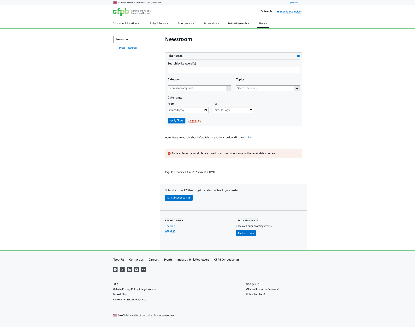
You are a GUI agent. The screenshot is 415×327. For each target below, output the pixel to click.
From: (171, 104)
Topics (240, 80)
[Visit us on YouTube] (136, 269)
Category (174, 80)
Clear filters (194, 121)
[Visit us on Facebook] (115, 269)
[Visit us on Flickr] (143, 269)
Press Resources (128, 48)
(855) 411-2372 (296, 2)
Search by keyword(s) (182, 64)
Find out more (246, 233)
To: (215, 104)
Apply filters (176, 121)
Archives (248, 138)
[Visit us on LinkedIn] (129, 269)
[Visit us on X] (122, 269)
